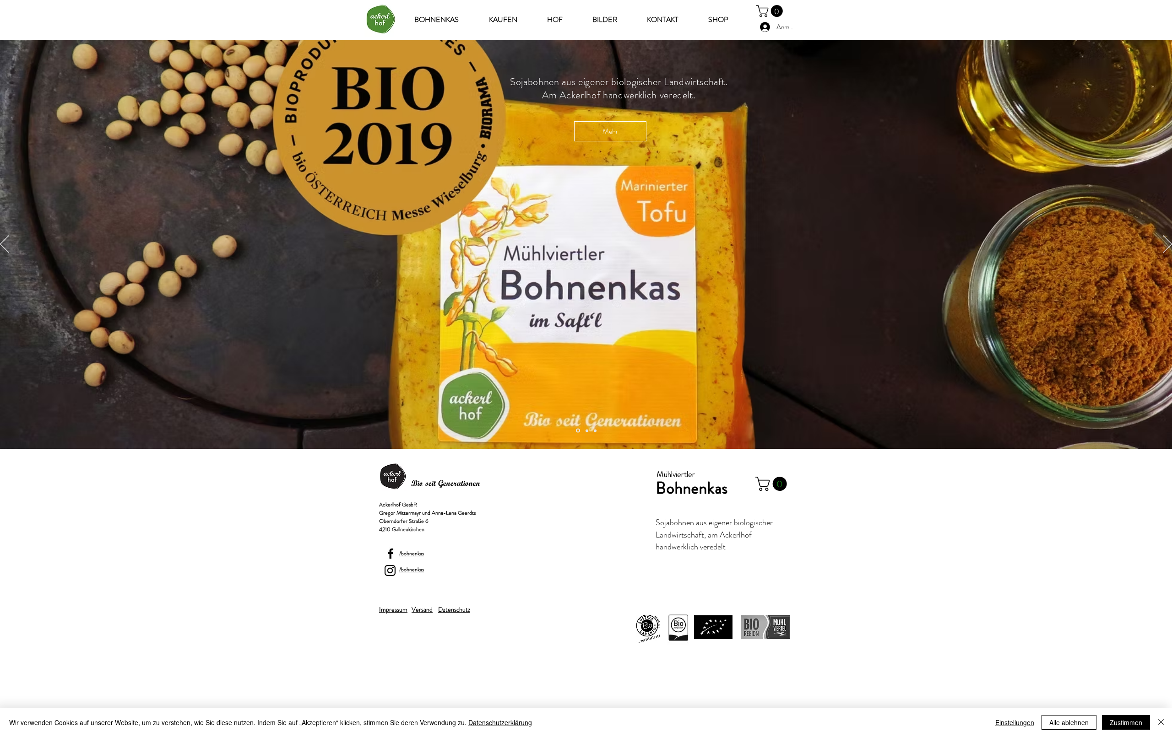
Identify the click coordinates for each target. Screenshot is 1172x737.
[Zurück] (4, 244)
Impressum (393, 609)
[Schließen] (1161, 722)
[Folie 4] (587, 430)
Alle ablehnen (1069, 722)
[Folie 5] (578, 431)
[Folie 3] (595, 430)
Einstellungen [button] (1014, 722)
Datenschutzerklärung (500, 722)
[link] (771, 11)
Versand (422, 609)
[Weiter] (1167, 244)
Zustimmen (1126, 722)
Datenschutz (454, 609)
